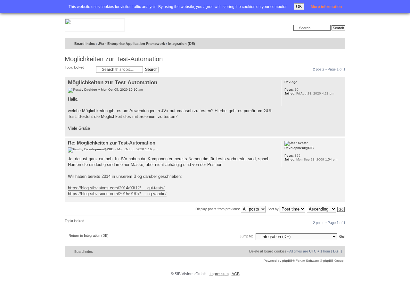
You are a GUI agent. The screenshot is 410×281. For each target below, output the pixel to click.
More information (326, 6)
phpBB (287, 260)
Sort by (273, 209)
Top (340, 133)
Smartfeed (339, 43)
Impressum (219, 274)
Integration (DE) (181, 43)
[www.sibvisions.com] (95, 25)
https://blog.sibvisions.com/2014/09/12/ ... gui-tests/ (116, 188)
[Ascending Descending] (326, 209)
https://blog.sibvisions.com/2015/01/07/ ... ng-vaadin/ (117, 193)
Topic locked (74, 67)
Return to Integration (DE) (89, 235)
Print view (317, 44)
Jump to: (246, 236)
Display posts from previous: (218, 209)
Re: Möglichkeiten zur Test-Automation (111, 142)
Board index (84, 43)
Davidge (90, 89)
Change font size (327, 44)
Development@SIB (98, 149)
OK (299, 6)
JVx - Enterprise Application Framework (131, 43)
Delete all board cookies (267, 251)
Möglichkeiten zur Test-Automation (114, 58)
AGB (236, 274)
